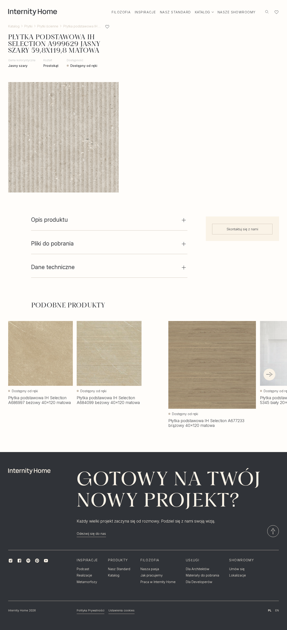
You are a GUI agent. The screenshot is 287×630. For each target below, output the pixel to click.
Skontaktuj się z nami (242, 229)
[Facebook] (19, 560)
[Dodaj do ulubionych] (107, 26)
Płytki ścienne (47, 26)
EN (277, 610)
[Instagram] (10, 560)
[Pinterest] (37, 560)
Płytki (28, 26)
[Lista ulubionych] (276, 12)
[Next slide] (269, 374)
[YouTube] (46, 560)
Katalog (14, 26)
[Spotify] (28, 560)
